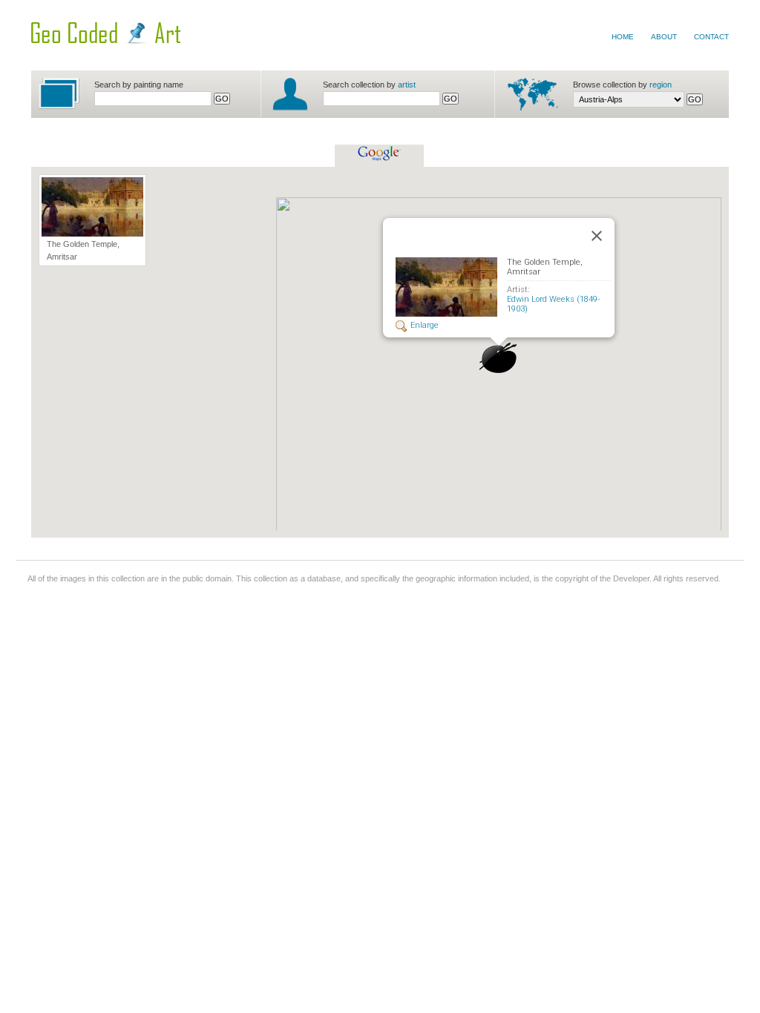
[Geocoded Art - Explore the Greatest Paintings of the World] (105, 41)
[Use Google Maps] (379, 158)
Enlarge (424, 325)
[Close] (597, 236)
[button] (498, 358)
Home (623, 37)
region (660, 84)
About (664, 37)
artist (407, 84)
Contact (711, 37)
